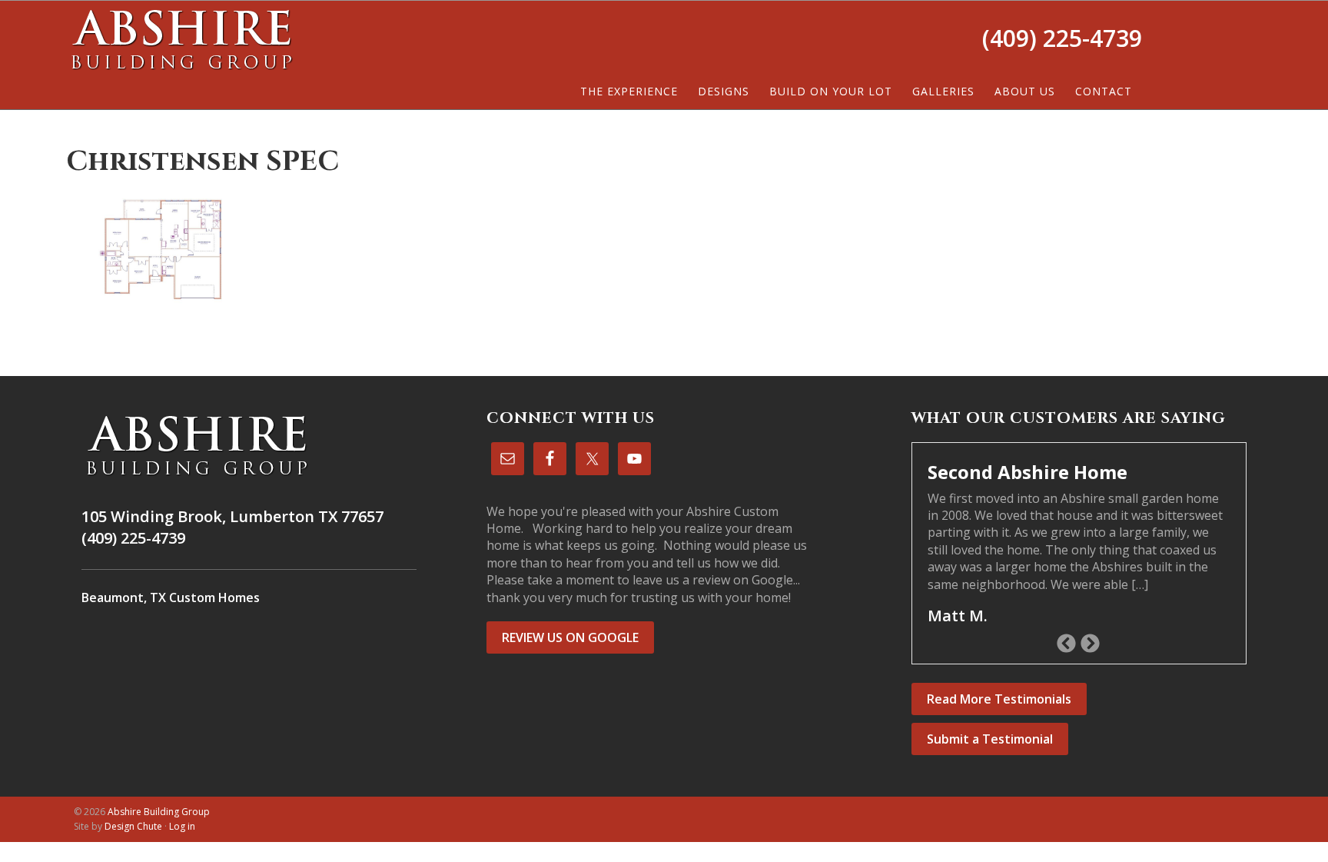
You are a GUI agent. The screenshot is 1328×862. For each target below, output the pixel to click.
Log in (182, 826)
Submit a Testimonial (990, 739)
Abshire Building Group (181, 39)
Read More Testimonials (999, 699)
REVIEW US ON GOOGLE (570, 637)
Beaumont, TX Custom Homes (170, 597)
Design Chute (133, 826)
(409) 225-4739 (1062, 38)
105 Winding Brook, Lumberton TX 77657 (232, 516)
